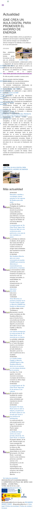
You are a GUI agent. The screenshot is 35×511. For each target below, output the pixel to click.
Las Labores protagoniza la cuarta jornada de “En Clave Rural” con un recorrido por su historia (17, 334)
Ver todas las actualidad (10, 478)
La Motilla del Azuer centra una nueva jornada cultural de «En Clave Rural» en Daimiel (17, 435)
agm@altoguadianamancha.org (11, 488)
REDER (4, 504)
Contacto (4, 508)
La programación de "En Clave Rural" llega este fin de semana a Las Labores (17, 388)
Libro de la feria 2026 (13, 290)
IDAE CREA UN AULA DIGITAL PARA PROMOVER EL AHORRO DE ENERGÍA (15, 168)
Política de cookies (25, 506)
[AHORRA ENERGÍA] (23, 53)
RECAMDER (29, 502)
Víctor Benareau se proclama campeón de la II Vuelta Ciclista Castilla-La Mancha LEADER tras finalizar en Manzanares (17, 302)
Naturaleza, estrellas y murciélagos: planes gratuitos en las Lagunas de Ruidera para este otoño (17, 198)
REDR (10, 504)
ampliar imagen (23, 60)
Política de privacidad (12, 506)
